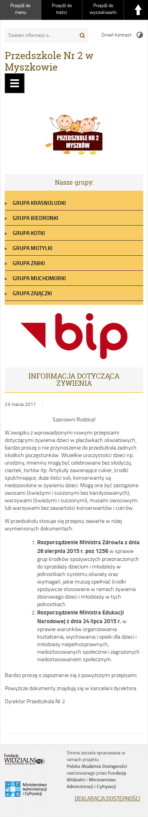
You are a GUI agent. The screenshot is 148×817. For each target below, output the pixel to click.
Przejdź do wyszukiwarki (103, 8)
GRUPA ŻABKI (29, 263)
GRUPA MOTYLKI (32, 248)
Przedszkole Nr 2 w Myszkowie (49, 61)
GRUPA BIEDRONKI (35, 218)
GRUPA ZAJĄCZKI (32, 293)
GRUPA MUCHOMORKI (39, 278)
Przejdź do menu (20, 8)
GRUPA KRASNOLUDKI (39, 203)
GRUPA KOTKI (29, 233)
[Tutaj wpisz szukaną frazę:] (38, 35)
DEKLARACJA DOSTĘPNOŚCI (107, 798)
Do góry (138, 10)
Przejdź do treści (62, 8)
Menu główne (14, 83)
